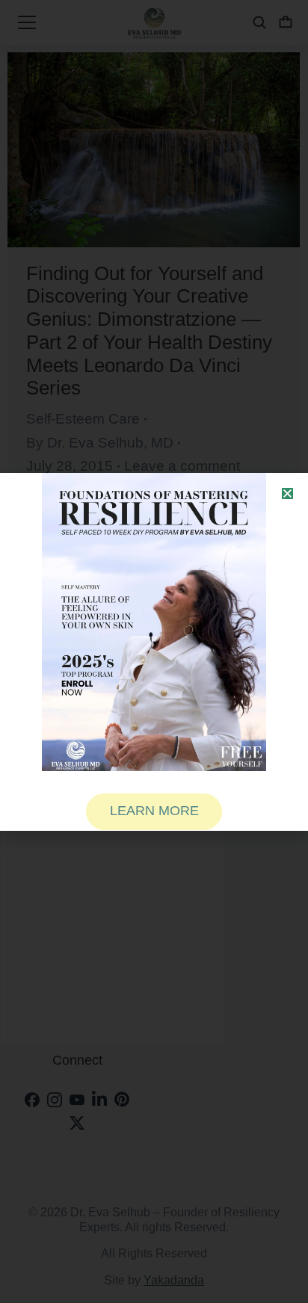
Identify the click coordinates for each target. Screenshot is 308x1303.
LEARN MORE (154, 810)
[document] (154, 651)
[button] (287, 493)
